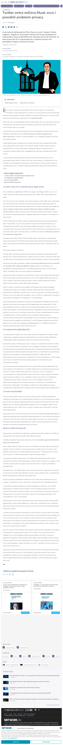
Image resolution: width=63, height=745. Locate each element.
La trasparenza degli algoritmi (13, 178)
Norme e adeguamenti (7, 6)
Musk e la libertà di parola (12, 182)
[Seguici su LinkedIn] (35, 710)
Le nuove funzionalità (11, 180)
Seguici (28, 710)
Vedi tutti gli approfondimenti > (53, 705)
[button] (4, 2)
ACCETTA (16, 742)
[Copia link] (17, 27)
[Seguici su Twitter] (39, 710)
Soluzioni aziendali (19, 6)
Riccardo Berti (6, 48)
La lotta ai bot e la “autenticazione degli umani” (19, 175)
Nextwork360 (7, 722)
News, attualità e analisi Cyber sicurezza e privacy (46, 6)
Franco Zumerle (6, 54)
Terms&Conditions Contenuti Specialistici (14, 715)
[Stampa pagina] (14, 27)
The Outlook (11, 22)
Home (4, 22)
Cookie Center (30, 715)
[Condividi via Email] (11, 27)
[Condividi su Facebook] (3, 27)
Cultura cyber (28, 6)
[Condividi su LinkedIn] (8, 27)
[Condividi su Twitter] (6, 27)
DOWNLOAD (25, 612)
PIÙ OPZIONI (46, 742)
